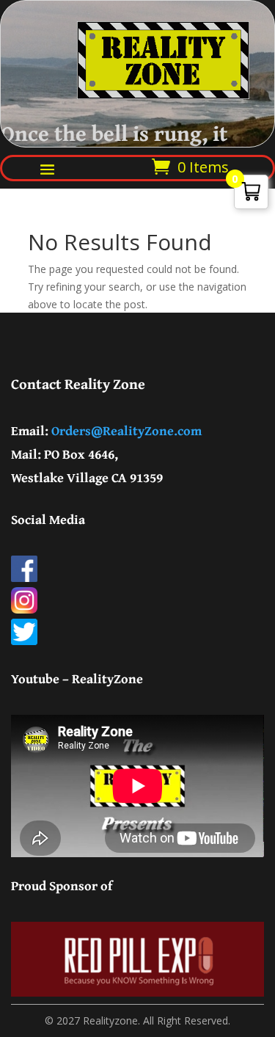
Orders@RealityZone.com (126, 430)
